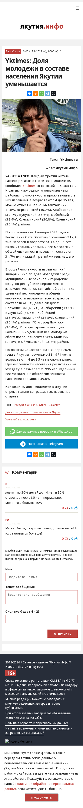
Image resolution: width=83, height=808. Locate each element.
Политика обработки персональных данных (36, 723)
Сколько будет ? (22, 611)
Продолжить (41, 797)
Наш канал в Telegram (45, 443)
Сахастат (54, 405)
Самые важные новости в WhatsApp (44, 431)
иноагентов (61, 728)
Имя (8, 569)
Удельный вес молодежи (20, 419)
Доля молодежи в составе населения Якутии (32, 412)
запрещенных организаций (24, 733)
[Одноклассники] (35, 93)
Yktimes (29, 185)
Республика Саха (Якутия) (30, 405)
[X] (53, 93)
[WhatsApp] (41, 93)
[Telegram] (47, 93)
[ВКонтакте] (29, 93)
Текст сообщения (20, 586)
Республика (13, 51)
